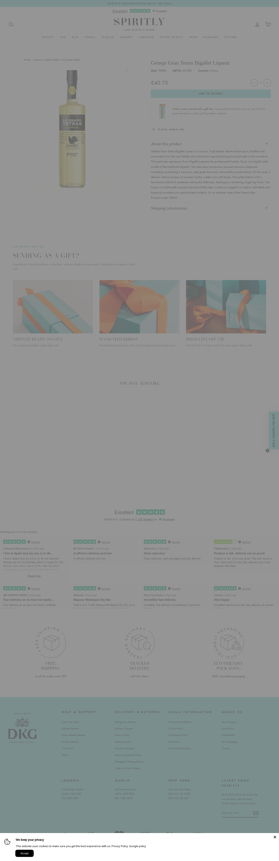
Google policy (137, 846)
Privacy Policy (120, 846)
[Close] (275, 837)
